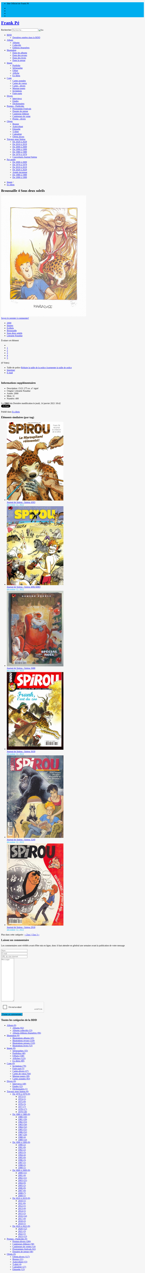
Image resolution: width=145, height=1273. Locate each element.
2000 (9, 323)
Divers (10, 96)
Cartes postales (19, 81)
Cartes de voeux (19, 83)
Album (10, 40)
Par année (11, 159)
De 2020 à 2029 (19, 142)
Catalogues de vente (21, 116)
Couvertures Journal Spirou (24, 157)
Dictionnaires (18, 103)
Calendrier (17, 134)
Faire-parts (17, 93)
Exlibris (10, 328)
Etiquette (16, 129)
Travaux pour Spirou (16, 139)
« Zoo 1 (28, 934)
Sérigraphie (17, 68)
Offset (15, 70)
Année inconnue (19, 172)
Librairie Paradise (15, 335)
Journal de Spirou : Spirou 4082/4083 (23, 587)
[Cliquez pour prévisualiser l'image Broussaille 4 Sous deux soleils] (43, 315)
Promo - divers (19, 119)
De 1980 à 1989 (19, 152)
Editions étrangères (20, 47)
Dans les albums (19, 53)
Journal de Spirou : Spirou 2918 (21, 927)
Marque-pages (18, 88)
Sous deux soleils (14, 333)
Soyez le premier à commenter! (15, 318)
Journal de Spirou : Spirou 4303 (21, 502)
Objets (10, 121)
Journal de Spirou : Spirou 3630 (21, 751)
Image (9, 63)
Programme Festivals (21, 108)
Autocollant (17, 126)
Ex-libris (16, 75)
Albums (16, 42)
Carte (9, 78)
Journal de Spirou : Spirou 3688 (21, 668)
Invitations (17, 91)
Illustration (11, 50)
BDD (9, 35)
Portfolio (16, 65)
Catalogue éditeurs (20, 114)
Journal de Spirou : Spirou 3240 (21, 839)
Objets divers (18, 136)
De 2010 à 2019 (19, 144)
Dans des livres (19, 58)
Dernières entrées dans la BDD (26, 37)
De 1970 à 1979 (19, 154)
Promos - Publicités (15, 106)
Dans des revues (19, 55)
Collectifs (16, 45)
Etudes (15, 101)
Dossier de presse (20, 111)
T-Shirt (15, 131)
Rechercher (6, 30)
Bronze (15, 124)
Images (10, 325)
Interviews (17, 98)
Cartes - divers (18, 86)
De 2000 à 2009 (19, 147)
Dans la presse (18, 60)
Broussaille (12, 330)
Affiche (15, 73)
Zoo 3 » (35, 934)
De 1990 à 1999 (19, 149)
